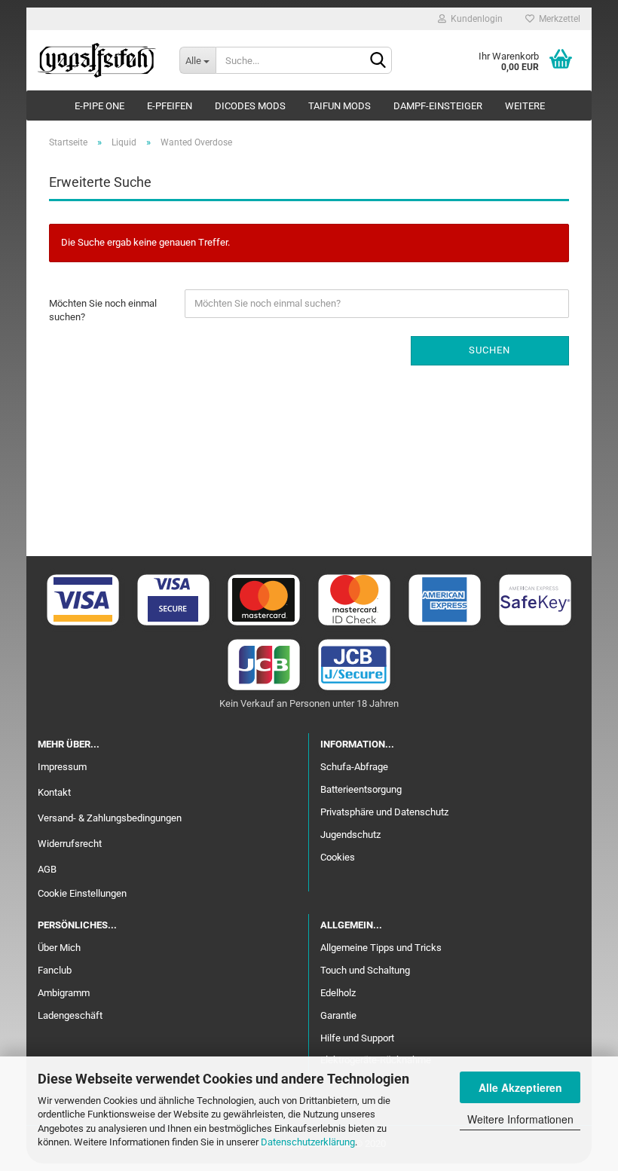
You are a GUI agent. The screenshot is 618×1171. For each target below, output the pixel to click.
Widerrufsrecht (70, 843)
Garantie (338, 1015)
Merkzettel (557, 19)
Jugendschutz (350, 834)
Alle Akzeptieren (520, 1087)
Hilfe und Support (357, 1038)
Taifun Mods (339, 106)
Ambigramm (64, 992)
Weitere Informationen (520, 1119)
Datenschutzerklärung (308, 1142)
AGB (47, 869)
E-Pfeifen (169, 106)
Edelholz (338, 992)
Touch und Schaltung (365, 970)
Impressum (62, 766)
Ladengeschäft (70, 1015)
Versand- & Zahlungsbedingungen (110, 818)
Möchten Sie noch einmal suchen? (103, 310)
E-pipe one (99, 106)
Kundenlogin (474, 19)
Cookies (337, 857)
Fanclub (55, 970)
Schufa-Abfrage (354, 766)
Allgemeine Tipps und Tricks (381, 947)
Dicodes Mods (250, 106)
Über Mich (59, 947)
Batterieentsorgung (361, 789)
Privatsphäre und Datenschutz (384, 812)
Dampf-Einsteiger (437, 106)
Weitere (525, 106)
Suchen (489, 350)
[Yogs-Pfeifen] (97, 60)
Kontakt (54, 792)
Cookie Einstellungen (82, 893)
